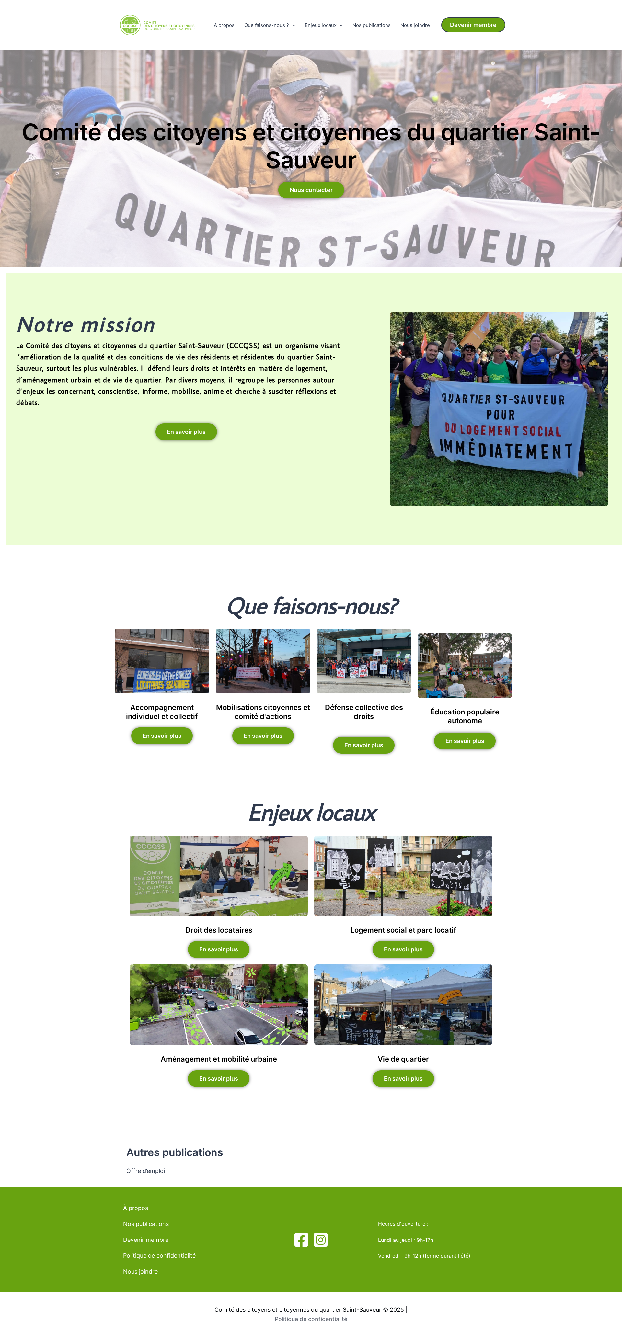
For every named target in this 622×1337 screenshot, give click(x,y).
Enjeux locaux (321, 25)
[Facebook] (301, 1240)
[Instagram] (320, 1240)
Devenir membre (145, 1239)
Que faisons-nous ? (266, 25)
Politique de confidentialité (159, 1255)
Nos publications (371, 25)
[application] (292, 25)
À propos (224, 25)
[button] (473, 24)
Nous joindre (415, 25)
